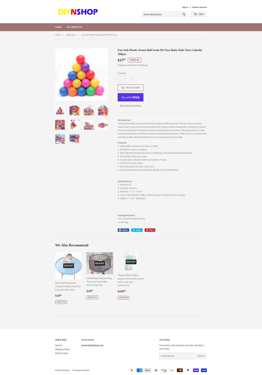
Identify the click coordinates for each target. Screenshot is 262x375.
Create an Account (199, 7)
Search (58, 345)
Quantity (122, 73)
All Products (74, 27)
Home (58, 27)
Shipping (122, 65)
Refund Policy (61, 353)
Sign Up (201, 356)
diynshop (66, 370)
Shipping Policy (62, 349)
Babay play (71, 35)
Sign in (185, 7)
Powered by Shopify (80, 370)
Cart (201, 14)
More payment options (130, 105)
